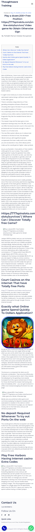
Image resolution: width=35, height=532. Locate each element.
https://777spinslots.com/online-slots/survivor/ (16, 290)
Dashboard (4, 522)
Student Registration (25, 522)
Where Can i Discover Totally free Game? (16, 50)
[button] (31, 528)
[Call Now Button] (4, 528)
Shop (16, 522)
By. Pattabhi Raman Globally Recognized (16, 36)
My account (11, 522)
